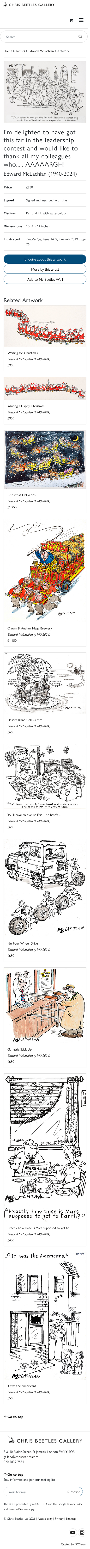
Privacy (59, 1518)
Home (8, 50)
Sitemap (71, 1518)
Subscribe (73, 1491)
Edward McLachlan (41, 50)
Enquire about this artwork (45, 259)
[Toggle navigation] (81, 20)
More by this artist (45, 269)
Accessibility (45, 1518)
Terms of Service (18, 1509)
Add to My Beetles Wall (45, 279)
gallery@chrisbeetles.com (21, 1456)
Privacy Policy (74, 1504)
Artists (20, 50)
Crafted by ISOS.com (73, 1544)
